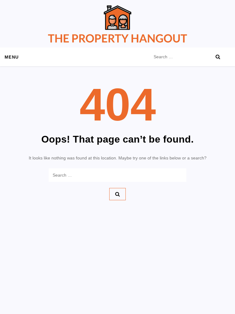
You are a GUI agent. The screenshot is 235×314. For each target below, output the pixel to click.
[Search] (218, 57)
